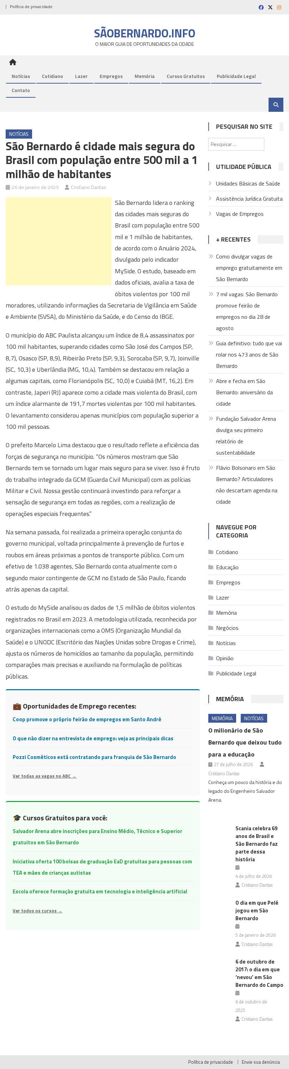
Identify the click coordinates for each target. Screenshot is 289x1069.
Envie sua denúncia (261, 1061)
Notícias (21, 76)
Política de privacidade (31, 6)
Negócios (227, 628)
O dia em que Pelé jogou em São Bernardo (256, 910)
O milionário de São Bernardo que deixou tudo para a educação (245, 742)
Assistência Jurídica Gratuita (249, 198)
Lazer (81, 76)
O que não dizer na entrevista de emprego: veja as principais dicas (93, 738)
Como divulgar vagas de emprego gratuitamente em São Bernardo (249, 267)
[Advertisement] (58, 241)
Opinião (225, 658)
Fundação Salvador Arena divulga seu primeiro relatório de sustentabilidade (246, 435)
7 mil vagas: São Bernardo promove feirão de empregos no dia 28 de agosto (247, 311)
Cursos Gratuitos (186, 76)
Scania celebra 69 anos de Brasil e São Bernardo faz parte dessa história (256, 843)
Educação (227, 567)
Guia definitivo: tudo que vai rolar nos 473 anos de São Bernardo (249, 354)
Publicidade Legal (236, 76)
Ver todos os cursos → (37, 910)
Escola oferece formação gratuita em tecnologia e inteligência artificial (100, 891)
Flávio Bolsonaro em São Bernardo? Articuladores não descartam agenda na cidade (246, 484)
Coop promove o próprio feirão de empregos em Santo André (87, 719)
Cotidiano (52, 76)
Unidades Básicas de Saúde (248, 183)
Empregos (111, 76)
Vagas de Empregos (240, 213)
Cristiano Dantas (88, 187)
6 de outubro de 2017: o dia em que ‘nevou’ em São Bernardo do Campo (259, 973)
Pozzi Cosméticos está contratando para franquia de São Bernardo (94, 757)
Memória (145, 76)
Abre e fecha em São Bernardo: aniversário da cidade (244, 392)
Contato (21, 90)
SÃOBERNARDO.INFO (144, 33)
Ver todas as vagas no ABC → (44, 775)
